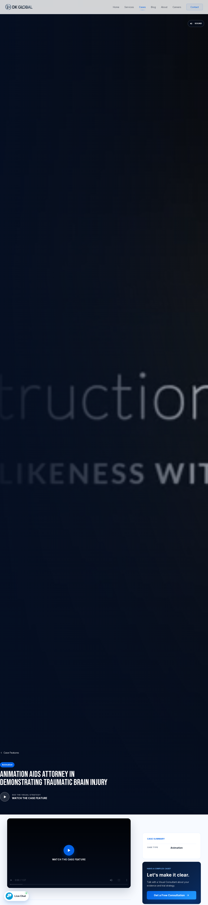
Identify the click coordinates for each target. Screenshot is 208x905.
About (164, 7)
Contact (194, 7)
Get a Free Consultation (169, 895)
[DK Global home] (18, 7)
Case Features (11, 752)
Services (129, 7)
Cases (142, 7)
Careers (177, 7)
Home (116, 7)
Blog (153, 7)
